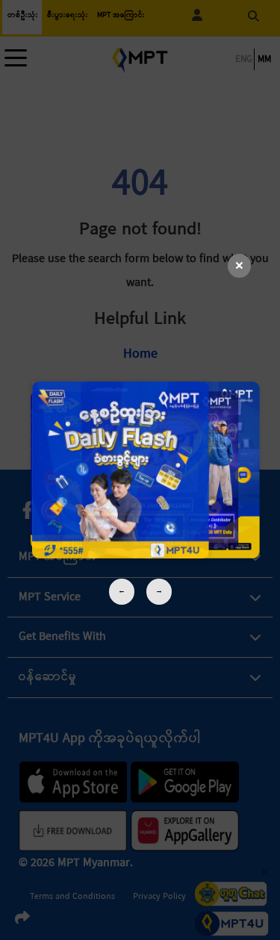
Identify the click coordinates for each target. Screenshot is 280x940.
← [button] (121, 591)
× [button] (239, 266)
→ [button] (159, 591)
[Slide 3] (139, 469)
